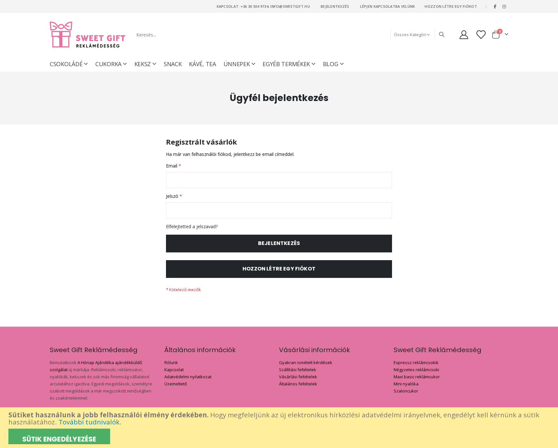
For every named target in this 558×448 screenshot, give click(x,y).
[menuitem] (333, 64)
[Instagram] (504, 6)
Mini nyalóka (406, 384)
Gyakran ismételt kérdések (305, 362)
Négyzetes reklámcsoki (416, 369)
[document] (279, 427)
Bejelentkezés (335, 6)
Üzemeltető (175, 384)
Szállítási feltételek (297, 369)
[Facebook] (495, 6)
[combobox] (290, 34)
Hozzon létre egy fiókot (451, 6)
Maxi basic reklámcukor (417, 377)
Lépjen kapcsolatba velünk (387, 6)
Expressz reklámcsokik (416, 362)
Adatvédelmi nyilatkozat (188, 377)
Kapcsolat (174, 369)
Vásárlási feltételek (298, 377)
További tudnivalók (88, 421)
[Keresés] (441, 34)
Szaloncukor (406, 391)
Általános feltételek (298, 384)
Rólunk (171, 362)
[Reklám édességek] (87, 34)
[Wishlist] (481, 34)
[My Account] (463, 34)
